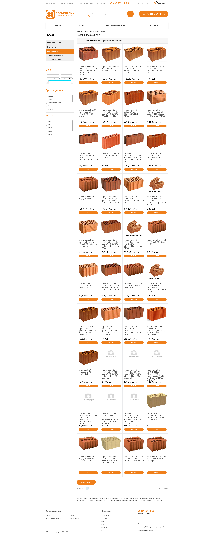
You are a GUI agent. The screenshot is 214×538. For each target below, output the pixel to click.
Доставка (61, 3)
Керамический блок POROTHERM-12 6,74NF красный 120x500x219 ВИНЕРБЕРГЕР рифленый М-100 (133, 157)
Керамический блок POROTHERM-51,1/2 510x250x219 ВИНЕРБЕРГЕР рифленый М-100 (156, 287)
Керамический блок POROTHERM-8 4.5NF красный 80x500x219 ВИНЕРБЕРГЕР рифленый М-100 (88, 157)
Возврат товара (107, 531)
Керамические (53, 52)
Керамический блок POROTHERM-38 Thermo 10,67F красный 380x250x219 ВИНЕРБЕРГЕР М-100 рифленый (88, 418)
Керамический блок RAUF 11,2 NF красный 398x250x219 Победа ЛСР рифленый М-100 (88, 243)
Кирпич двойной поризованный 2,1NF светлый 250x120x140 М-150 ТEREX (155, 416)
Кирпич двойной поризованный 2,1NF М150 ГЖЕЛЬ (86, 372)
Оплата (70, 3)
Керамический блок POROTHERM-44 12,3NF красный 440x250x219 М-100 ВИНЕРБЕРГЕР (110, 113)
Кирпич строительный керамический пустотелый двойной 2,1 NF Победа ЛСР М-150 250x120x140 (110, 331)
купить (88, 82)
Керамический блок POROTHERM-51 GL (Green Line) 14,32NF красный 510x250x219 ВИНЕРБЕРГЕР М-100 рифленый (132, 418)
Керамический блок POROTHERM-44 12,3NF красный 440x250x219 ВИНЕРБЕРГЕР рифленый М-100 (110, 244)
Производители (81, 3)
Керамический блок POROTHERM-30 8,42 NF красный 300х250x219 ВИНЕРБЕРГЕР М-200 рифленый (110, 374)
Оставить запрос (153, 14)
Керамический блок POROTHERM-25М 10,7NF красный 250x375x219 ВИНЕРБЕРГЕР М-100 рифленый (88, 71)
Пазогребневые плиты (115, 25)
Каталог (86, 31)
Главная (79, 31)
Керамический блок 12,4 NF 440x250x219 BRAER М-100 (156, 242)
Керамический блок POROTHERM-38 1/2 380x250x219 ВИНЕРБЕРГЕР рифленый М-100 (156, 201)
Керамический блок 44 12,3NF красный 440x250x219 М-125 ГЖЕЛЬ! (133, 70)
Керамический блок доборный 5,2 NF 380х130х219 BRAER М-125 (131, 113)
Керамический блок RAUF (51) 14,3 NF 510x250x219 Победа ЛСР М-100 (88, 286)
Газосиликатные (54, 42)
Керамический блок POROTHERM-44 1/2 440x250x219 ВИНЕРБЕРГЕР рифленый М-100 (133, 244)
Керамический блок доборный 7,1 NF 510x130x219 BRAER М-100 (154, 156)
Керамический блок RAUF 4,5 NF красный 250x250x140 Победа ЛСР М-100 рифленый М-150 (157, 113)
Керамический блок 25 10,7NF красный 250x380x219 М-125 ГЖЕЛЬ (156, 70)
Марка (49, 115)
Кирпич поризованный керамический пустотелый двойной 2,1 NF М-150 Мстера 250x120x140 (156, 331)
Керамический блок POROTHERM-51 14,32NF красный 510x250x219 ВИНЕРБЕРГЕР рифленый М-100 (110, 287)
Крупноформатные (56, 55)
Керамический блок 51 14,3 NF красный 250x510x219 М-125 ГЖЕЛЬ (87, 113)
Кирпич (58, 25)
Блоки (81, 25)
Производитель (54, 90)
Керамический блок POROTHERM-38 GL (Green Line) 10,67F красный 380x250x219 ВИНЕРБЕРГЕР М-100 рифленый (155, 375)
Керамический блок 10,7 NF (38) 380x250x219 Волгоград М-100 (156, 459)
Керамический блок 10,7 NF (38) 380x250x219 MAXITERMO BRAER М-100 (134, 459)
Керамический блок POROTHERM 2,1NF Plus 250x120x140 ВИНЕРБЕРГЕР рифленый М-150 (133, 331)
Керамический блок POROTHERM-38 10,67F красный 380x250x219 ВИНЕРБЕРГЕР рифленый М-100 (110, 201)
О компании (50, 3)
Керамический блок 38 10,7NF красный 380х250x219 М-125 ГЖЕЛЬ (110, 70)
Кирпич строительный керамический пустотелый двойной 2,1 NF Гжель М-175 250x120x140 (88, 331)
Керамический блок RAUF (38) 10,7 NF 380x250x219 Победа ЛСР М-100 (134, 200)
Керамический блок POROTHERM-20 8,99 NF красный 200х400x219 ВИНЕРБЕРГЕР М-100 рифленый (133, 374)
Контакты (101, 3)
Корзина (161, 3)
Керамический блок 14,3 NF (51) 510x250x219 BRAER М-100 (133, 285)
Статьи (103, 524)
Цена (48, 69)
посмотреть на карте (145, 530)
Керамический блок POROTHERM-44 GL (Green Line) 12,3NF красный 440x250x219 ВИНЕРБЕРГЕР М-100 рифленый (109, 418)
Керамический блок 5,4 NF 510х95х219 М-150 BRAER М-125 (110, 155)
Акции (92, 3)
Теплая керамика (55, 59)
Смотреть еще (86, 482)
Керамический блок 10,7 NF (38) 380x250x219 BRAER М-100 (88, 199)
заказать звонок (144, 513)
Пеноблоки (51, 47)
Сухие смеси (153, 25)
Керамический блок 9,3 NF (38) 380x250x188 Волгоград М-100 (87, 459)
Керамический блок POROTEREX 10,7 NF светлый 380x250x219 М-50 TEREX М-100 (109, 460)
